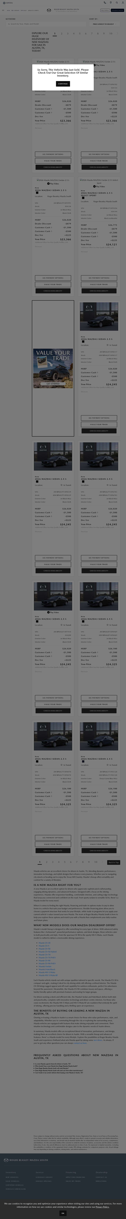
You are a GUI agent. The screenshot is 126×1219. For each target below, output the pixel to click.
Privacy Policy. (102, 1207)
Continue (63, 84)
